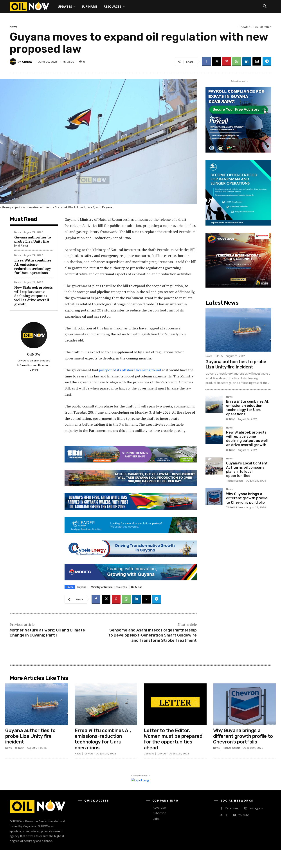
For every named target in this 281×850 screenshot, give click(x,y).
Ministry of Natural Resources (109, 587)
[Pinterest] (226, 61)
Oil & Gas (136, 587)
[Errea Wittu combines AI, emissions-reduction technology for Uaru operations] (214, 404)
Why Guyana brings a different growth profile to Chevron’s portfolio (246, 498)
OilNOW (27, 61)
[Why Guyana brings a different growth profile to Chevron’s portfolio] (214, 496)
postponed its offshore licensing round (130, 370)
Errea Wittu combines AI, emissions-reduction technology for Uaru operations (32, 266)
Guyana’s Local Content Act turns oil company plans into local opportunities (247, 469)
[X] (216, 61)
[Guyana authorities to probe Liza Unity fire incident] (238, 330)
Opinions (149, 753)
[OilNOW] (14, 61)
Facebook (231, 808)
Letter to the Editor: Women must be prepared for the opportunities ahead (173, 739)
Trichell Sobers (234, 480)
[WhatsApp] (236, 61)
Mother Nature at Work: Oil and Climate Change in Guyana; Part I (47, 633)
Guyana (81, 587)
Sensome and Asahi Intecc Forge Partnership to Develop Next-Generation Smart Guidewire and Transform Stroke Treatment (152, 635)
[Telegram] (267, 61)
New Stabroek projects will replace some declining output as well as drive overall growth (33, 296)
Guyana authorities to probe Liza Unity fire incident (32, 241)
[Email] (256, 61)
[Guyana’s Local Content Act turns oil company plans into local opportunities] (214, 466)
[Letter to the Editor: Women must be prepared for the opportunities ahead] (175, 704)
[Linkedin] (246, 61)
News (13, 26)
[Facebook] (206, 61)
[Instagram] (245, 808)
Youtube (244, 815)
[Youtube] (234, 815)
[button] (264, 6)
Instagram (256, 808)
